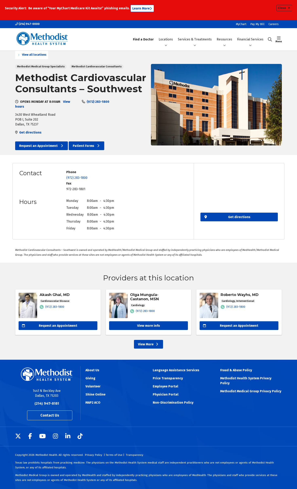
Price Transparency (168, 378)
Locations (166, 39)
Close (282, 8)
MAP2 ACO (92, 402)
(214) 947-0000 (29, 24)
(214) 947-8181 (47, 403)
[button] (279, 39)
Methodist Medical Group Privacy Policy (250, 391)
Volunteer (93, 386)
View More (150, 345)
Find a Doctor (143, 39)
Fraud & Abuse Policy (236, 370)
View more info (148, 326)
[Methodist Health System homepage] (42, 39)
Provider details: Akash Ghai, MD (58, 312)
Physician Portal (165, 394)
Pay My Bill (257, 24)
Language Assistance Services (176, 370)
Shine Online (95, 394)
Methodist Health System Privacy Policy (245, 380)
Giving (90, 378)
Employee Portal (165, 386)
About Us (92, 370)
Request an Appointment (38, 146)
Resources (224, 39)
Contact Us (49, 415)
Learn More (141, 8)
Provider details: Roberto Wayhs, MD (239, 312)
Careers (274, 24)
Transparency (134, 455)
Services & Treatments (195, 39)
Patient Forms (84, 146)
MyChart (241, 24)
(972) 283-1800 (98, 102)
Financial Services (250, 39)
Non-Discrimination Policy (173, 402)
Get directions (30, 132)
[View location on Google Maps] (239, 190)
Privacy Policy (93, 455)
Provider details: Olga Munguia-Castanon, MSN (148, 312)
